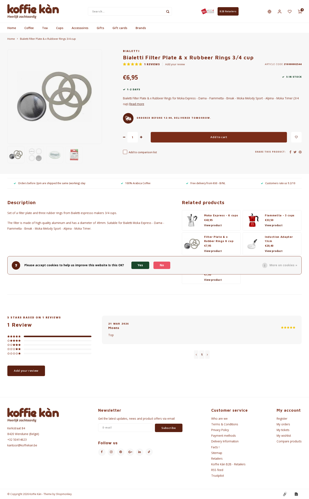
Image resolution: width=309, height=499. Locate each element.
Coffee (29, 28)
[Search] (168, 11)
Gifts (100, 28)
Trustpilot (217, 476)
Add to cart (218, 137)
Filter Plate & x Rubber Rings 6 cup (219, 239)
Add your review (175, 64)
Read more (136, 104)
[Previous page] (196, 354)
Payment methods (223, 436)
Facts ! (215, 447)
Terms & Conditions (224, 424)
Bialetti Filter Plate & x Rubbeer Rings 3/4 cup (48, 39)
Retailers (217, 458)
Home (11, 28)
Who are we (219, 418)
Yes (140, 265)
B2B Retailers (228, 11)
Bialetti (131, 51)
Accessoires (80, 28)
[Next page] (207, 354)
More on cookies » (283, 265)
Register (282, 418)
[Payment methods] (285, 494)
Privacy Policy (220, 430)
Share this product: (270, 151)
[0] (300, 11)
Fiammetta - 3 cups (279, 215)
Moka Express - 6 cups (221, 215)
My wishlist (284, 436)
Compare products (289, 441)
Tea (45, 28)
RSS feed (217, 470)
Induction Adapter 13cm (279, 239)
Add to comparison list (143, 152)
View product (213, 225)
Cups (59, 28)
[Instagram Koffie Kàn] (111, 452)
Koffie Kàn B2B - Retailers (228, 464)
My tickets (283, 430)
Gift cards (119, 28)
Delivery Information (225, 441)
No (162, 265)
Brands (141, 28)
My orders (283, 424)
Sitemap (216, 453)
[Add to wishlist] (296, 137)
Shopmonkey (64, 494)
